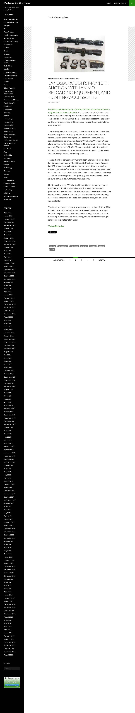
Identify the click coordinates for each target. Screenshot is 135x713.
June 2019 (7, 434)
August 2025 (8, 229)
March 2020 (8, 405)
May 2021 (7, 361)
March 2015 (8, 595)
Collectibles (53, 78)
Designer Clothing (10, 72)
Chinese (6, 54)
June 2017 (7, 510)
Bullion (6, 48)
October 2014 (9, 611)
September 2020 (9, 386)
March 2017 (8, 519)
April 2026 (7, 213)
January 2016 (8, 563)
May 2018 (7, 475)
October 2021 (9, 345)
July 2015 (7, 582)
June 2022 (7, 320)
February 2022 (9, 333)
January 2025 (8, 238)
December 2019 (9, 415)
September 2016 (9, 538)
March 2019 (8, 443)
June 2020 (7, 396)
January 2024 (8, 266)
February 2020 (9, 409)
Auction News (9, 38)
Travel (6, 177)
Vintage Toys (8, 190)
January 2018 (8, 487)
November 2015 (9, 570)
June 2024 (7, 254)
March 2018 (8, 481)
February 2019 (9, 446)
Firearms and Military (69, 78)
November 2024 (9, 241)
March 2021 (8, 367)
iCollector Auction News (17, 3)
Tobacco (7, 171)
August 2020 (8, 390)
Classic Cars (8, 57)
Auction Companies (11, 35)
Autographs (8, 45)
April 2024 (7, 257)
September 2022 (9, 314)
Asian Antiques (9, 32)
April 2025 (7, 235)
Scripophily (8, 155)
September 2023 (9, 279)
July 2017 (7, 506)
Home (109, 3)
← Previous (58, 260)
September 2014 (9, 614)
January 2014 (8, 639)
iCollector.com (120, 3)
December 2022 (9, 304)
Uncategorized (9, 180)
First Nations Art (9, 103)
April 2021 (7, 364)
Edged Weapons (9, 88)
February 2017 (9, 522)
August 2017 (8, 503)
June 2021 (7, 358)
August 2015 (8, 579)
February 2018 (9, 484)
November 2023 (9, 273)
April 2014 (7, 630)
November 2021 (9, 342)
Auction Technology (11, 41)
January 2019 (8, 450)
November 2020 (9, 380)
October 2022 (9, 311)
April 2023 (7, 292)
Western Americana (11, 196)
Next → (102, 260)
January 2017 (8, 525)
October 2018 (9, 459)
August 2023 (8, 282)
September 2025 (9, 225)
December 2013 (9, 642)
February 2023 (9, 298)
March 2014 (8, 633)
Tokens (6, 174)
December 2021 (9, 339)
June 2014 (7, 623)
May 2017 (7, 513)
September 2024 (9, 244)
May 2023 (7, 289)
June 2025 (7, 232)
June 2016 (7, 548)
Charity (6, 51)
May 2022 (7, 323)
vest (52, 249)
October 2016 (9, 535)
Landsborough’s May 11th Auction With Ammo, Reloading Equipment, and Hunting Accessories (79, 90)
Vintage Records (9, 187)
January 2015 (8, 601)
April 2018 (7, 478)
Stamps (6, 165)
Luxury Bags (8, 119)
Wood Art (7, 199)
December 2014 (9, 604)
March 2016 (8, 557)
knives (93, 246)
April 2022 (7, 326)
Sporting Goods (9, 161)
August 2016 (8, 541)
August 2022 (8, 317)
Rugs (5, 152)
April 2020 (7, 402)
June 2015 (7, 585)
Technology (8, 168)
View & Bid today (56, 226)
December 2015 (9, 566)
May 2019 (7, 437)
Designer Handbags (10, 75)
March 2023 (8, 295)
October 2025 (9, 222)
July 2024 (7, 251)
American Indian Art (11, 19)
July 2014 (7, 620)
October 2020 (9, 383)
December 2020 (9, 377)
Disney (6, 82)
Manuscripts (8, 122)
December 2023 (9, 270)
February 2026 (9, 219)
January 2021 (8, 374)
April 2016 (7, 554)
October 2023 (9, 276)
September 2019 (9, 424)
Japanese (7, 112)
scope (101, 246)
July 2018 (7, 469)
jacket (84, 246)
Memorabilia (8, 125)
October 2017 (9, 497)
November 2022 (9, 307)
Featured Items (9, 97)
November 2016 (9, 532)
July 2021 (7, 355)
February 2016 (9, 560)
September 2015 (9, 576)
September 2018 (9, 462)
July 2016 (7, 544)
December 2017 (9, 491)
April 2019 (7, 440)
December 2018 (9, 453)
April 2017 (7, 516)
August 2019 (8, 427)
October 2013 (9, 649)
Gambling (7, 106)
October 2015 (9, 573)
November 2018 (9, 456)
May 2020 (7, 399)
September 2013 (9, 652)
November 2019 (9, 418)
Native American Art (11, 140)
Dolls (6, 85)
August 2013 (8, 655)
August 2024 (8, 247)
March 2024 (8, 260)
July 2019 (7, 431)
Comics (6, 69)
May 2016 (7, 551)
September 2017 (9, 500)
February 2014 (9, 636)
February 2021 (9, 371)
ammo (52, 246)
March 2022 (8, 330)
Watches (7, 193)
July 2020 (7, 393)
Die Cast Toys (8, 78)
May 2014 (7, 626)
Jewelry (6, 116)
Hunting (74, 246)
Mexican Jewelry (9, 128)
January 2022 (8, 336)
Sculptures (7, 158)
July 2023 (7, 285)
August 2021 (8, 352)
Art (5, 29)
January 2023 (8, 301)
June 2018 (7, 472)
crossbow (63, 246)
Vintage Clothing (9, 184)
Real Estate (7, 149)
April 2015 (7, 592)
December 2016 (9, 529)
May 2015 (7, 589)
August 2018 (8, 465)
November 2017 (9, 494)
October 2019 (9, 421)
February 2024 (9, 263)
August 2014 (8, 617)
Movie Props (8, 131)
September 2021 (9, 349)
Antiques (7, 26)
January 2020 (8, 412)
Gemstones (8, 109)
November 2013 (9, 645)
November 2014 (9, 608)
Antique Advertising (11, 22)
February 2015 (9, 598)
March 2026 (8, 216)
